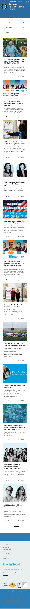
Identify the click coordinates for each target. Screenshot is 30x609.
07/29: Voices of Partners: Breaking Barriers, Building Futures (13, 103)
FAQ (4, 551)
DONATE (20, 1)
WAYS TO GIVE (13, 1)
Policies (5, 556)
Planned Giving (7, 549)
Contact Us (6, 558)
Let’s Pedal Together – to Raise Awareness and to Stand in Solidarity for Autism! (14, 427)
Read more (21, 76)
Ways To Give (6, 547)
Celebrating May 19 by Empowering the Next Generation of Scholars (12, 466)
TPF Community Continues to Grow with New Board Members (14, 184)
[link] (12, 6)
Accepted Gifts (7, 554)
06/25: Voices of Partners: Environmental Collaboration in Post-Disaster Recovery (14, 263)
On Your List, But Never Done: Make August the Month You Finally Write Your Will (14, 61)
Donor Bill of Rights (8, 545)
